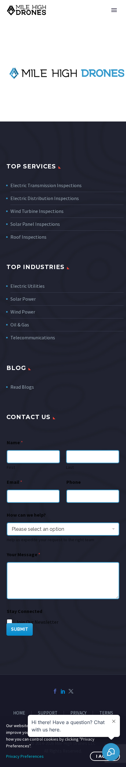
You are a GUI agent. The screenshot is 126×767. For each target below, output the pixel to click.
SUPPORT (47, 713)
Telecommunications (32, 337)
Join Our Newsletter (37, 622)
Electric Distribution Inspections (44, 198)
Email (14, 482)
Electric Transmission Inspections (46, 185)
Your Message (23, 554)
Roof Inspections (28, 237)
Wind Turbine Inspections (37, 211)
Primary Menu (114, 10)
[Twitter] (71, 691)
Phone (73, 482)
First (11, 467)
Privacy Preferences (25, 756)
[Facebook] (55, 691)
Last (70, 467)
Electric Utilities (27, 286)
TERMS (106, 713)
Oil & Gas (19, 325)
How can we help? (26, 515)
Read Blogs (22, 387)
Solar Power (23, 299)
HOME (19, 713)
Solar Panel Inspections (35, 224)
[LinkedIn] (63, 691)
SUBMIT (19, 629)
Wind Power (22, 312)
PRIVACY (78, 713)
